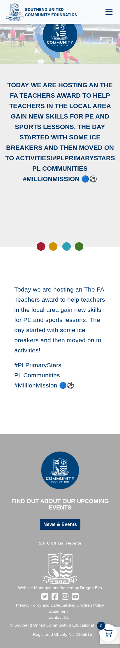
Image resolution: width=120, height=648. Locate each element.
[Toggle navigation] (109, 12)
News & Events (60, 524)
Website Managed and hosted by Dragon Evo (60, 587)
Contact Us (58, 617)
